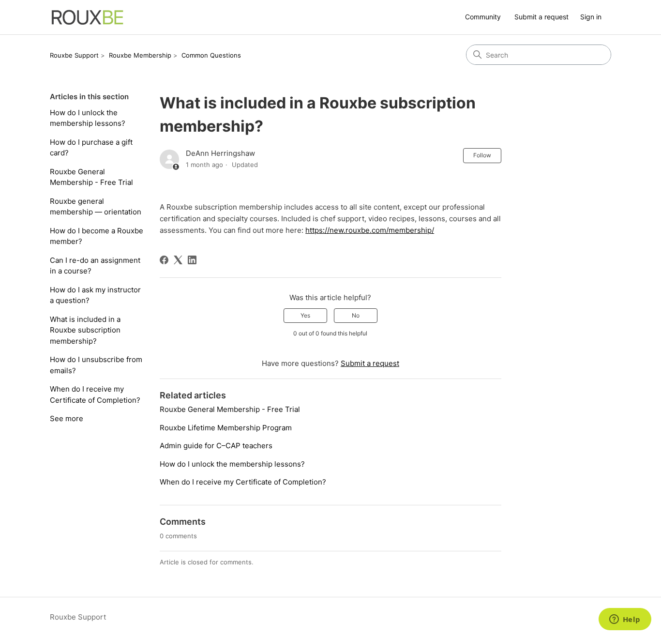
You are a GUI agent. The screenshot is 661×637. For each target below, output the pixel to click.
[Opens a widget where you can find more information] (624, 620)
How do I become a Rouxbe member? (96, 236)
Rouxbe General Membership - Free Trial (91, 177)
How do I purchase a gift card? (91, 147)
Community (483, 17)
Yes (305, 315)
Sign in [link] (590, 17)
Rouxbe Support (74, 55)
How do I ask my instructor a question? (95, 295)
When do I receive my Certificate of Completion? (95, 394)
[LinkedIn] (192, 260)
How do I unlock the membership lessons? (87, 118)
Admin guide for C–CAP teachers (216, 445)
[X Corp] (178, 260)
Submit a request (541, 17)
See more (66, 418)
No (356, 315)
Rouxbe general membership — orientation (95, 207)
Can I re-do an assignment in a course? (95, 266)
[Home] (87, 17)
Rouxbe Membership (140, 55)
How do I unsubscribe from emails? (96, 365)
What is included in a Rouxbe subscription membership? (85, 330)
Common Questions (211, 55)
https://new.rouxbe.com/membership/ (369, 230)
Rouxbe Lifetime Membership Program (227, 427)
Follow (482, 155)
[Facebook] (164, 260)
